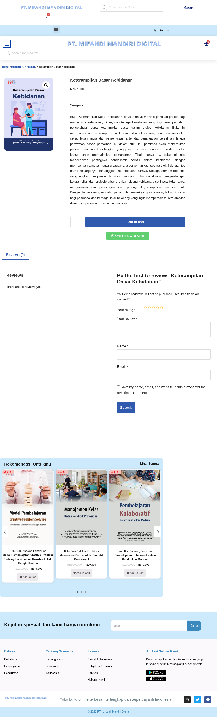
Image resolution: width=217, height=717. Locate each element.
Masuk (188, 8)
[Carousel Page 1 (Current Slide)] (77, 592)
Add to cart (135, 222)
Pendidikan (39, 551)
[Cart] (46, 16)
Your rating (126, 310)
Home (5, 66)
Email (122, 367)
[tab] (15, 255)
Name (122, 346)
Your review (127, 319)
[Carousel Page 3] (85, 592)
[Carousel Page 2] (81, 592)
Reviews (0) (15, 255)
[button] (56, 29)
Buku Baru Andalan (23, 66)
